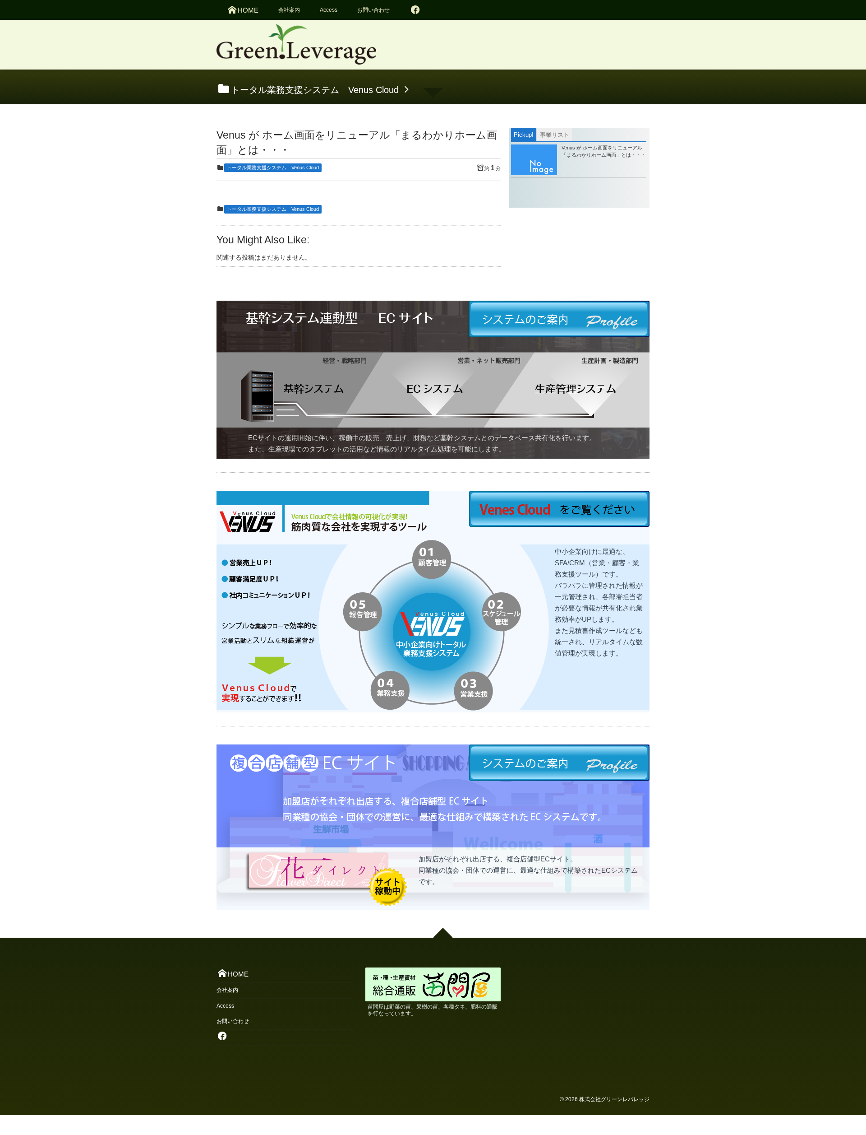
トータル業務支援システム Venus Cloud (273, 167)
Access (328, 10)
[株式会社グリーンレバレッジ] (296, 47)
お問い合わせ (373, 10)
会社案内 (289, 10)
